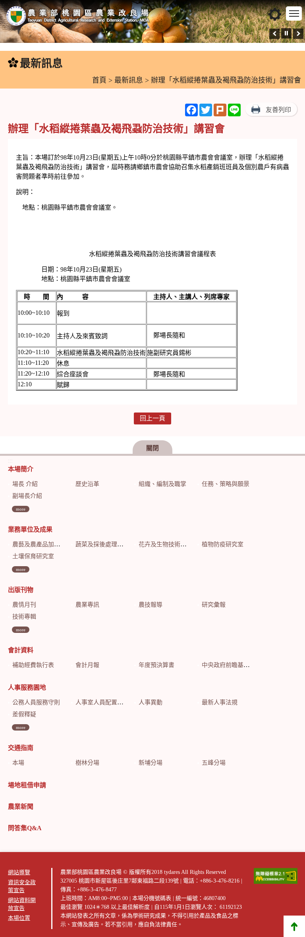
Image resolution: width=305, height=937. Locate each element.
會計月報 (87, 665)
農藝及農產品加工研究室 (45, 544)
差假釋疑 (24, 714)
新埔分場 (150, 763)
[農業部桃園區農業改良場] (78, 17)
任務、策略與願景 (225, 484)
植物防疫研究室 (222, 544)
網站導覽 (19, 872)
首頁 (99, 80)
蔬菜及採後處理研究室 (105, 544)
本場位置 (19, 918)
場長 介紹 (25, 484)
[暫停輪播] (286, 33)
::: (4, 64)
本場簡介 (20, 469)
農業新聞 (20, 806)
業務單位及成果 (30, 529)
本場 (18, 763)
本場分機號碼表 (151, 898)
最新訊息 (128, 80)
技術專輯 (24, 616)
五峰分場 (214, 763)
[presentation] (274, 34)
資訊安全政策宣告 (22, 886)
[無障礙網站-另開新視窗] (275, 876)
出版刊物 (20, 589)
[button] (274, 14)
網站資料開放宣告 (22, 904)
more (20, 509)
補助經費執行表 (33, 665)
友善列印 (278, 109)
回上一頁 (152, 418)
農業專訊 (87, 605)
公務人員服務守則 (36, 702)
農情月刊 (24, 605)
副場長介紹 (27, 496)
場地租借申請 (27, 785)
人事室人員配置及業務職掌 (111, 702)
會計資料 (20, 650)
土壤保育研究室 (33, 556)
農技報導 (150, 605)
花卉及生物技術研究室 (168, 544)
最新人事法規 (219, 702)
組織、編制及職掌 (162, 484)
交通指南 (20, 747)
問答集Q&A (25, 828)
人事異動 (150, 702)
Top (294, 926)
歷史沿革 (87, 484)
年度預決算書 (156, 665)
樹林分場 (87, 763)
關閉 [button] (152, 448)
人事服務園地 (27, 687)
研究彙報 (214, 605)
